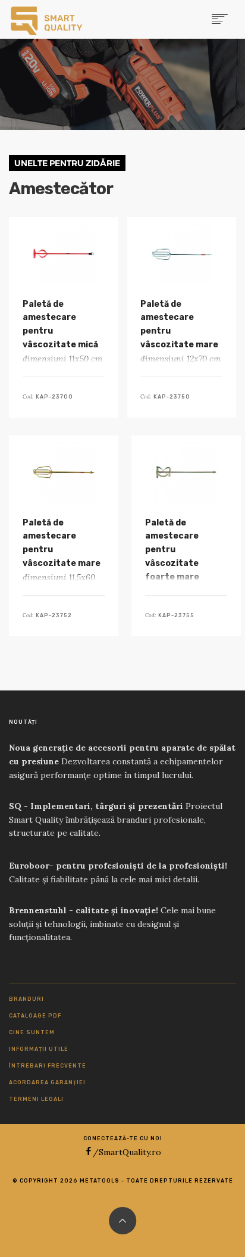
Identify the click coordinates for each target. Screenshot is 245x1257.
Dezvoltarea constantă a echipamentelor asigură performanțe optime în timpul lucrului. (122, 761)
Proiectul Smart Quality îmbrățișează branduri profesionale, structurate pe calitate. (115, 820)
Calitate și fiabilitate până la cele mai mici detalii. (118, 872)
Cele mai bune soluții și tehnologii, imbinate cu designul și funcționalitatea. (112, 924)
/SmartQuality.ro (127, 1152)
